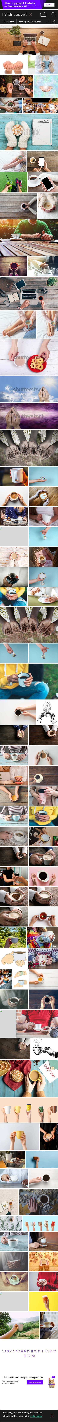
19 (29, 1356)
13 (39, 1351)
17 (54, 1351)
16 (50, 1351)
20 (33, 1356)
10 (28, 1351)
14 (43, 1351)
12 (35, 1351)
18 (24, 1356)
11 (32, 1351)
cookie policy (36, 1416)
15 (47, 1351)
